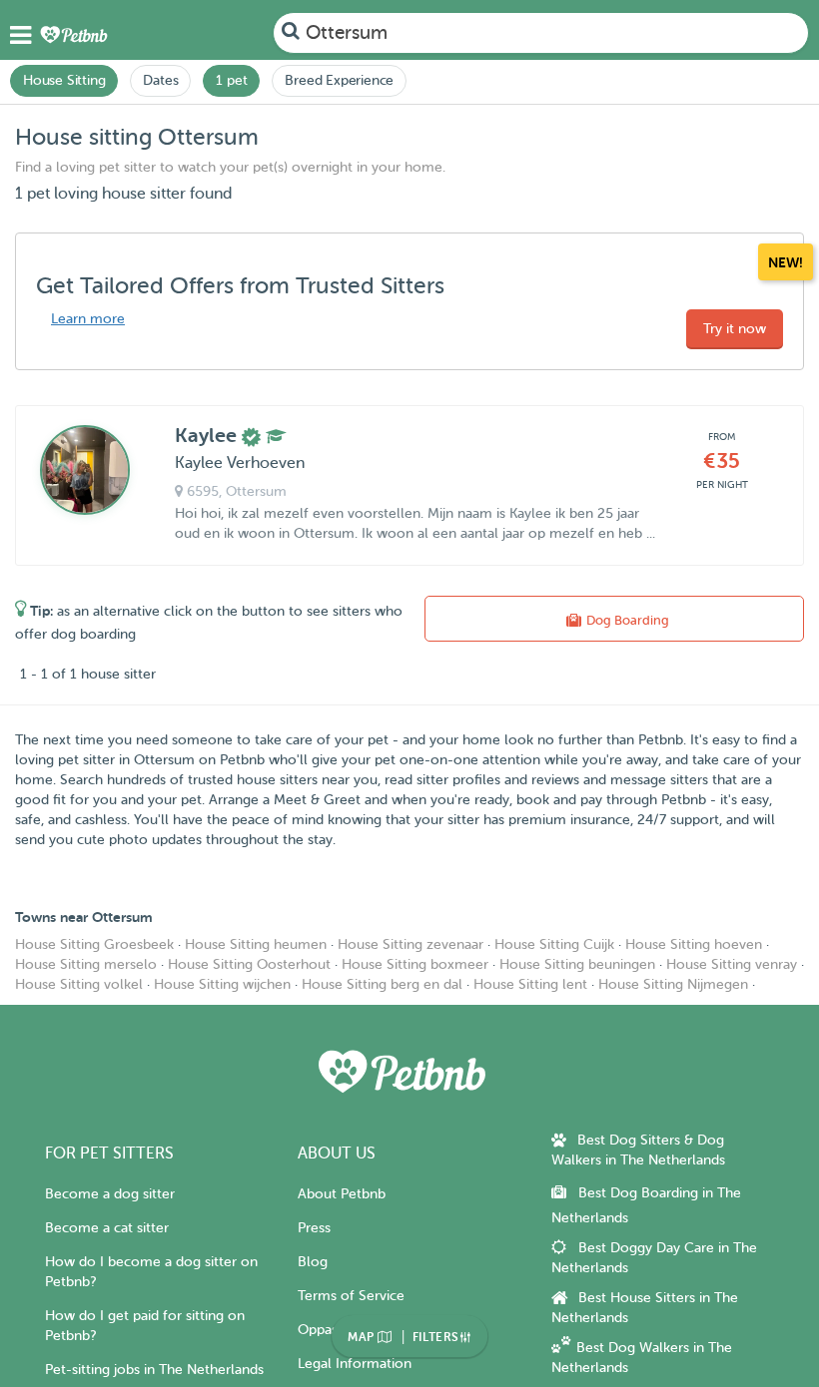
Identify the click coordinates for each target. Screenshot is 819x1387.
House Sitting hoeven (693, 944)
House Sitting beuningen (577, 964)
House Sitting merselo (86, 964)
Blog (313, 1261)
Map (363, 1337)
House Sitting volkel (79, 984)
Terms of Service (351, 1295)
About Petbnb (342, 1193)
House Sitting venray (731, 964)
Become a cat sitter (107, 1227)
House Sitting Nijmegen (673, 984)
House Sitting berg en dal (382, 984)
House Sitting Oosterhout (249, 964)
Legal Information (354, 1363)
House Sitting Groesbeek (94, 944)
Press (314, 1227)
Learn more (88, 318)
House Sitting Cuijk (554, 944)
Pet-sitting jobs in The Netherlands (154, 1369)
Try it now (734, 328)
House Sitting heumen (256, 944)
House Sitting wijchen (222, 984)
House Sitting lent (530, 984)
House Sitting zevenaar (410, 944)
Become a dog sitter (110, 1193)
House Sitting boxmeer (415, 964)
